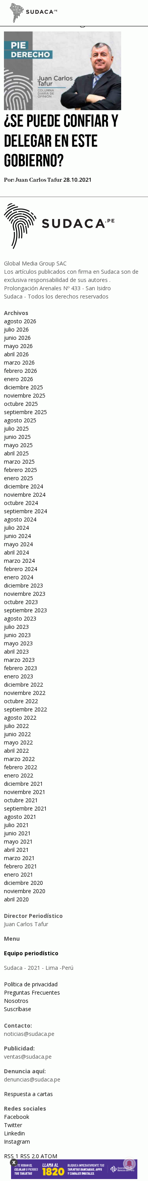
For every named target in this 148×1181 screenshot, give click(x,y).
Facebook (16, 1116)
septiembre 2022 (25, 709)
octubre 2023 (21, 602)
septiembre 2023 (25, 610)
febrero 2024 (20, 569)
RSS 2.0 (29, 1156)
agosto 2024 (20, 519)
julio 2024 (16, 527)
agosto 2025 (20, 420)
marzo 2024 (19, 560)
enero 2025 (18, 478)
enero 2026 (18, 379)
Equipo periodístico (31, 953)
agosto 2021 (20, 816)
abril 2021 (16, 849)
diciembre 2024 (23, 486)
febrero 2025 (20, 470)
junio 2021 (17, 833)
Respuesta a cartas (28, 1094)
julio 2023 (16, 626)
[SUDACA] (33, 14)
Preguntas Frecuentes (32, 992)
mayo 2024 (18, 544)
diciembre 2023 (23, 585)
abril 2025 (16, 453)
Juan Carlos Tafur (38, 180)
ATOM (49, 1156)
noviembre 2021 (24, 792)
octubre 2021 (21, 800)
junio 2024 (17, 536)
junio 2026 (17, 337)
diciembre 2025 (23, 387)
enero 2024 (18, 577)
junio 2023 (17, 635)
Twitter (13, 1125)
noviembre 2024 (24, 494)
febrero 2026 (20, 370)
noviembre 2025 (24, 395)
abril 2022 (16, 750)
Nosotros (16, 1000)
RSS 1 (12, 1156)
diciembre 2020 (23, 882)
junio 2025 (17, 436)
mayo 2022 (18, 742)
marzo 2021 (19, 858)
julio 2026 (16, 329)
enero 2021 (18, 874)
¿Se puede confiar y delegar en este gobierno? (61, 142)
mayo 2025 (18, 445)
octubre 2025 (21, 403)
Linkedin (14, 1133)
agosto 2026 (20, 321)
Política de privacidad (31, 984)
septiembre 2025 (25, 412)
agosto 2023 (20, 618)
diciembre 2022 (23, 684)
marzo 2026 (19, 362)
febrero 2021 (20, 866)
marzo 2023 (19, 659)
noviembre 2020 (24, 891)
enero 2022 (18, 775)
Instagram (17, 1141)
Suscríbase (17, 1009)
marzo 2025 (19, 461)
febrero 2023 (20, 668)
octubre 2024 (21, 503)
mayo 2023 (18, 643)
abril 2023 (16, 651)
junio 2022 (17, 734)
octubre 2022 (21, 701)
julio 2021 (16, 825)
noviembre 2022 (24, 692)
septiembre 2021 (25, 808)
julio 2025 (16, 428)
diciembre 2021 (23, 783)
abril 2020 (16, 899)
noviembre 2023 (24, 593)
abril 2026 (16, 354)
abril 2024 (16, 552)
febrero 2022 (20, 767)
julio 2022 (16, 726)
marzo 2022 (19, 759)
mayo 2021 (18, 841)
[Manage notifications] (129, 1163)
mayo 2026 (18, 346)
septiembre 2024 (25, 511)
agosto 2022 (20, 717)
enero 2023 (18, 676)
